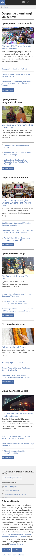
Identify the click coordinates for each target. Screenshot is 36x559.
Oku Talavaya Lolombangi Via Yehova (15, 277)
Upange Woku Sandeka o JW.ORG (14, 69)
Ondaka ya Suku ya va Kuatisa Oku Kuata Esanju (17, 126)
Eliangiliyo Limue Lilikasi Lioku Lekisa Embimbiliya (15, 452)
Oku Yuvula (17, 550)
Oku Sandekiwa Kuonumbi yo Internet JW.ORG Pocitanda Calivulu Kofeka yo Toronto (16, 84)
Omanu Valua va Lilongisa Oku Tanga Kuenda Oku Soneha (16, 369)
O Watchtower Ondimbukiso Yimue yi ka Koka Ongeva (18, 414)
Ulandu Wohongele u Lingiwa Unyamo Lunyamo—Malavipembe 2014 (17, 202)
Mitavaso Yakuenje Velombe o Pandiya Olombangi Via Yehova (16, 295)
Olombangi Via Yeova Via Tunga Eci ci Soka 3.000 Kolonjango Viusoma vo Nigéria (18, 310)
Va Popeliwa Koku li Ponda (14, 347)
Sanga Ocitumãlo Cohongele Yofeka (14, 494)
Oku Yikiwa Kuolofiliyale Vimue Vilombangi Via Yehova (18, 445)
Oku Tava (6, 550)
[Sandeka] (28, 7)
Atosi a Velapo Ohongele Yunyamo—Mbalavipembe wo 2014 (17, 239)
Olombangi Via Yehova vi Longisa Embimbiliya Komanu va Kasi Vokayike (16, 376)
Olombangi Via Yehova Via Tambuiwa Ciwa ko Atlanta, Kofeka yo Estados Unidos (18, 231)
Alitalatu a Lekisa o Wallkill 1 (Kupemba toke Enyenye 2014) (15, 302)
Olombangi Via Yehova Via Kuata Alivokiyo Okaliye (16, 47)
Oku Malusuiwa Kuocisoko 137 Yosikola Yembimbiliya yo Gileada (16, 224)
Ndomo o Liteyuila (16, 544)
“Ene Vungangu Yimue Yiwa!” (12, 362)
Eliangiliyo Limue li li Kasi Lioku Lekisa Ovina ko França (16, 75)
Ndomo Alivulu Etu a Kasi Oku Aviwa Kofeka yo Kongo (17, 154)
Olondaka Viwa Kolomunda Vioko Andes (16, 146)
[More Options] (33, 7)
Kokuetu (5, 7)
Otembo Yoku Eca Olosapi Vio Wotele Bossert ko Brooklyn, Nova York (16, 437)
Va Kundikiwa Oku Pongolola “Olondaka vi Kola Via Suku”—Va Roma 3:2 (16, 162)
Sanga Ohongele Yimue (10, 490)
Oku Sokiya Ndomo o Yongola (14, 555)
